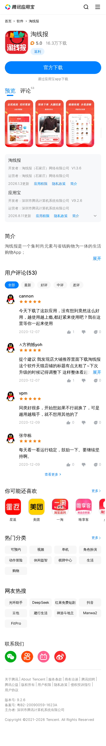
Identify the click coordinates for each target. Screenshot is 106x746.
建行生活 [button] (40, 613)
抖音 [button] (90, 602)
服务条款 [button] (55, 679)
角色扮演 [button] (90, 549)
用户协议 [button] (11, 690)
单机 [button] (65, 549)
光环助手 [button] (16, 602)
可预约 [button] (16, 549)
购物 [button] (15, 570)
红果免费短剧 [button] (65, 602)
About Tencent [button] (33, 679)
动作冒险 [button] (16, 560)
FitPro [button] (16, 623)
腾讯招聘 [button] (88, 679)
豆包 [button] (15, 613)
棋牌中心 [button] (65, 560)
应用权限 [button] (40, 183)
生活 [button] (90, 560)
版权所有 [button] (28, 684)
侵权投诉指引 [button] (81, 684)
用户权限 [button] (44, 684)
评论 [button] (25, 90)
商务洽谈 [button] (71, 679)
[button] (20, 7)
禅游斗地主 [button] (65, 613)
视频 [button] (40, 549)
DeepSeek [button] (40, 602)
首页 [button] (8, 21)
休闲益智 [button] (40, 560)
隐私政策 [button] (59, 183)
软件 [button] (20, 21)
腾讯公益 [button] (11, 684)
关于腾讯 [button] (11, 679)
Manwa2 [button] (90, 613)
